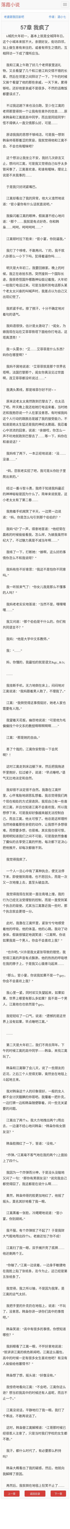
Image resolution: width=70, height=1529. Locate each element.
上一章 (11, 1493)
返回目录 (35, 1493)
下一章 (58, 1493)
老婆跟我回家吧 (14, 17)
